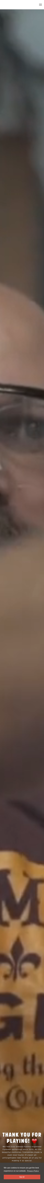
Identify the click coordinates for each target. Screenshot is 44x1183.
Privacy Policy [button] (33, 1171)
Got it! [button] (22, 1177)
